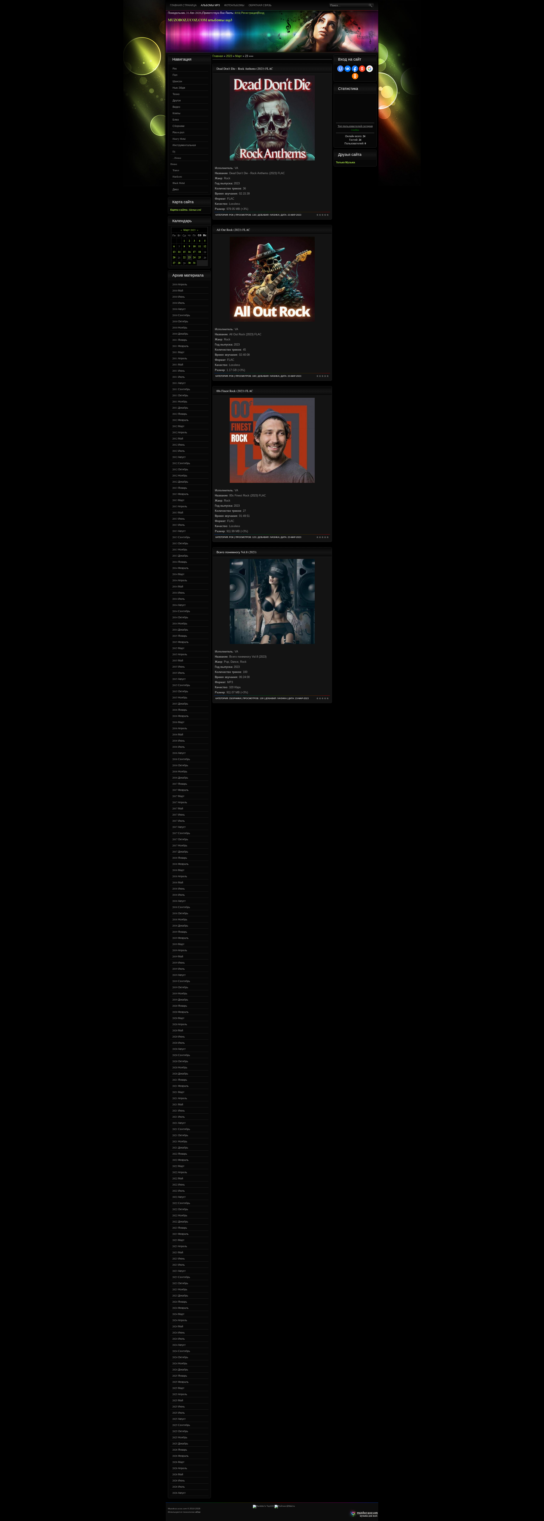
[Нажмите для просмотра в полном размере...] (272, 159)
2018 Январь (179, 857)
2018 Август (179, 901)
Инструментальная (184, 145)
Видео (176, 106)
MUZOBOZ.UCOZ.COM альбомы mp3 (200, 20)
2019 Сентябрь (181, 981)
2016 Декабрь (180, 777)
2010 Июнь (178, 296)
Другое (177, 100)
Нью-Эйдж (179, 87)
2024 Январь (179, 1301)
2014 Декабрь (180, 629)
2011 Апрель (179, 358)
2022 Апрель (179, 1172)
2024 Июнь (178, 1332)
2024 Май (177, 1326)
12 (205, 246)
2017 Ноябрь (179, 845)
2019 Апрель (179, 950)
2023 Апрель (179, 1246)
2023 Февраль (180, 1233)
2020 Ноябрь (179, 1067)
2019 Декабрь (180, 999)
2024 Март (178, 1314)
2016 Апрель (179, 728)
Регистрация (249, 13)
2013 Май (177, 512)
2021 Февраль (180, 1085)
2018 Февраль (180, 864)
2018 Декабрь (180, 925)
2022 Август (179, 1196)
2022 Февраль (180, 1159)
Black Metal (179, 183)
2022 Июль (178, 1190)
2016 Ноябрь (179, 771)
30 (189, 263)
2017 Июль (178, 820)
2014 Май (177, 586)
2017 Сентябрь (181, 833)
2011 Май (177, 364)
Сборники (178, 126)
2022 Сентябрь (181, 1203)
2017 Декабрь (180, 851)
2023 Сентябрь (181, 1277)
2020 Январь (179, 1005)
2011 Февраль (180, 346)
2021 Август (179, 1122)
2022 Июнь (178, 1184)
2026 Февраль (180, 1455)
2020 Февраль (180, 1012)
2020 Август (179, 1048)
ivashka (274, 215)
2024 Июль (178, 1338)
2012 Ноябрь (179, 475)
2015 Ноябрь (179, 697)
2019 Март (178, 944)
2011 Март (178, 352)
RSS (237, 13)
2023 (229, 56)
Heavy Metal (179, 138)
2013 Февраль (180, 494)
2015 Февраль (180, 642)
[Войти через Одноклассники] (355, 76)
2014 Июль (178, 598)
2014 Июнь (178, 592)
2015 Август (179, 679)
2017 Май (177, 808)
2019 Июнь (178, 962)
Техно (176, 94)
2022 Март (178, 1166)
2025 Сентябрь (181, 1425)
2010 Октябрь (180, 321)
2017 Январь (179, 783)
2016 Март (178, 722)
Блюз (176, 119)
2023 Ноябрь (179, 1289)
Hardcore (177, 176)
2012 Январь (179, 413)
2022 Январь (179, 1153)
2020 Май (177, 1030)
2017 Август (179, 827)
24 (194, 257)
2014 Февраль (180, 568)
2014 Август (179, 605)
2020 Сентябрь (181, 1055)
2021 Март (178, 1092)
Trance (176, 170)
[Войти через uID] (340, 68)
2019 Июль (178, 968)
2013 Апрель (179, 506)
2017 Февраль (180, 790)
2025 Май (177, 1400)
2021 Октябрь (180, 1135)
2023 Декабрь (180, 1295)
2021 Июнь (178, 1110)
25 (199, 257)
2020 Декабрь (180, 1073)
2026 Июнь (178, 1480)
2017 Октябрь (180, 839)
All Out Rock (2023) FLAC (233, 230)
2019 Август (179, 975)
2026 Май (177, 1474)
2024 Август (179, 1344)
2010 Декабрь (180, 333)
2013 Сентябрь (181, 537)
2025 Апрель (179, 1394)
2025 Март (178, 1388)
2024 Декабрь (180, 1369)
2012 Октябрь (180, 469)
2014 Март (178, 574)
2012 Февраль (180, 420)
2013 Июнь (178, 518)
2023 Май (177, 1252)
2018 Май (177, 882)
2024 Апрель (179, 1320)
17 (194, 252)
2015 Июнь (178, 666)
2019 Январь (179, 931)
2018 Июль (178, 894)
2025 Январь (179, 1375)
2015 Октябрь (180, 691)
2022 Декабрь (180, 1221)
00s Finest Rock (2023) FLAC (235, 391)
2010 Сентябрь (181, 315)
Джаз (176, 189)
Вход (261, 13)
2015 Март (178, 648)
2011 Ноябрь (179, 401)
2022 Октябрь (180, 1209)
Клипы (176, 113)
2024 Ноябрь (179, 1363)
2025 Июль (178, 1412)
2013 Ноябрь (179, 549)
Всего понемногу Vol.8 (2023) (236, 552)
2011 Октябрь (180, 395)
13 (174, 252)
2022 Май (177, 1178)
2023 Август (179, 1270)
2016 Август (179, 753)
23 (189, 257)
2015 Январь (179, 635)
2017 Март (178, 796)
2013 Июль (178, 524)
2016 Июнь (178, 740)
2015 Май (177, 660)
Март (238, 56)
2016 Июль (178, 746)
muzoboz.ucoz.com (363, 1514)
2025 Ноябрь (179, 1437)
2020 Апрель (179, 1024)
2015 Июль (178, 672)
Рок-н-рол (178, 132)
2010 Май (177, 290)
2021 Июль (178, 1116)
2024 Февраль (180, 1307)
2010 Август (179, 309)
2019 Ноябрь (179, 993)
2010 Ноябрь (179, 327)
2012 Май (177, 438)
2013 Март (178, 500)
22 (184, 257)
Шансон (177, 81)
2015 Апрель (179, 654)
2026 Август (179, 1492)
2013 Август (179, 531)
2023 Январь (179, 1227)
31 (194, 263)
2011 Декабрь (180, 407)
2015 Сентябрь (181, 685)
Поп (175, 75)
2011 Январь (179, 339)
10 (194, 246)
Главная (217, 56)
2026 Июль (178, 1486)
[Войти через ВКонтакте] (347, 68)
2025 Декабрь (180, 1443)
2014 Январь (179, 561)
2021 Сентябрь (181, 1129)
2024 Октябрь (180, 1357)
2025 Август (179, 1418)
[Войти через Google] (369, 68)
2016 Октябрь (180, 765)
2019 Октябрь (180, 987)
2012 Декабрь (180, 481)
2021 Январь (179, 1079)
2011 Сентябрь (181, 389)
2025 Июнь (178, 1406)
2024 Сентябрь (181, 1351)
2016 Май (177, 734)
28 (179, 263)
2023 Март (178, 1240)
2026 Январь (179, 1449)
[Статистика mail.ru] (285, 1506)
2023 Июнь (178, 1258)
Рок (175, 68)
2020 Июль (178, 1042)
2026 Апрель (179, 1468)
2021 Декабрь (180, 1147)
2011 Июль (178, 376)
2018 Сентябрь (181, 907)
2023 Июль (178, 1264)
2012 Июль (178, 450)
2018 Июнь (178, 888)
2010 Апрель (179, 284)
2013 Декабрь (180, 555)
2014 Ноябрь (179, 623)
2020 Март (178, 1018)
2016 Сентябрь (181, 759)
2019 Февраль (180, 938)
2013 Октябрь (180, 543)
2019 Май (177, 956)
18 (199, 252)
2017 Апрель (179, 802)
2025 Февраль (180, 1381)
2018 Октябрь (180, 913)
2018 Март (178, 870)
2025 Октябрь (180, 1431)
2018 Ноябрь (179, 919)
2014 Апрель (179, 580)
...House (177, 157)
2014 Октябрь (180, 617)
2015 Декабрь (180, 703)
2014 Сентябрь (181, 611)
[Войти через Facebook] (355, 68)
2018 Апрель (179, 876)
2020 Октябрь (180, 1061)
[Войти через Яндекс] (362, 68)
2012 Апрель (179, 432)
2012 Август (179, 457)
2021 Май (177, 1104)
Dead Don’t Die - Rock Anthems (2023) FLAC (245, 69)
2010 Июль (178, 302)
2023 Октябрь (180, 1283)
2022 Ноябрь (179, 1215)
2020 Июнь (178, 1036)
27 (174, 263)
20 (174, 257)
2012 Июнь (178, 444)
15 (184, 252)
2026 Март (178, 1462)
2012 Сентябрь (181, 463)
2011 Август (179, 383)
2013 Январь (179, 487)
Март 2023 (189, 230)
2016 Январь (179, 709)
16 (189, 252)
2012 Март (178, 426)
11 (199, 246)
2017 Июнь (178, 814)
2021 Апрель (179, 1098)
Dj (174, 151)
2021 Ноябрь (179, 1141)
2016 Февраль (180, 716)
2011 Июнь (178, 370)
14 (179, 252)
